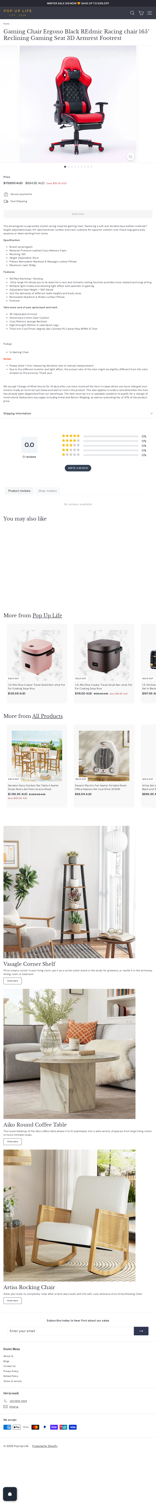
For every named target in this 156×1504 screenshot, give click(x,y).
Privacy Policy (10, 1371)
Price (6, 177)
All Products (47, 716)
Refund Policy (10, 1376)
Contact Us (9, 1366)
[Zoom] (130, 157)
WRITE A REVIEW (78, 468)
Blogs (6, 1361)
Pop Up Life (47, 615)
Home (6, 23)
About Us (8, 1356)
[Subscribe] (141, 1331)
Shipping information (17, 413)
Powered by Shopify (44, 1446)
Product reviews (19, 491)
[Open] (10, 1494)
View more (12, 980)
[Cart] (141, 13)
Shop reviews (48, 491)
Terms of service (12, 1381)
